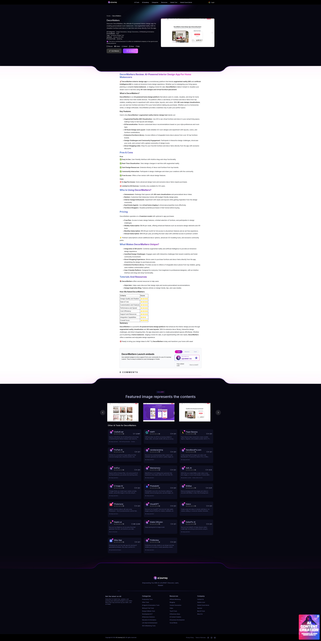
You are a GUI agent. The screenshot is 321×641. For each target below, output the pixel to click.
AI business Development (177, 620)
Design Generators (133, 31)
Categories (155, 2)
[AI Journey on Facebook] (211, 637)
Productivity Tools (147, 599)
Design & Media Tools (148, 611)
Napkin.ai (118, 522)
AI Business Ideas (175, 614)
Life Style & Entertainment (149, 623)
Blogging (172, 602)
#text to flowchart (113, 531)
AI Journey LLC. (121, 637)
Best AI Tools (201, 611)
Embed (125, 46)
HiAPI (152, 432)
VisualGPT (154, 504)
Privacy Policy (190, 637)
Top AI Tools (173, 611)
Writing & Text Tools (148, 608)
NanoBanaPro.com (193, 450)
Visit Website (115, 51)
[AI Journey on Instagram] (208, 637)
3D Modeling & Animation (146, 31)
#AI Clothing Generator (124, 441)
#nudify (133, 441)
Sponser (199, 608)
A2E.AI (189, 468)
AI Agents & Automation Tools (150, 605)
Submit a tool (201, 602)
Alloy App (118, 540)
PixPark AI (118, 450)
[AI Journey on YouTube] (215, 637)
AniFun (117, 468)
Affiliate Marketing (175, 599)
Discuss (110, 46)
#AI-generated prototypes (115, 549)
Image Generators (121, 31)
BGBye (189, 486)
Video (171, 608)
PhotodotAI (154, 486)
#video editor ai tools (197, 477)
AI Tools (137, 2)
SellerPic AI (190, 522)
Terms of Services (201, 637)
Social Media (173, 623)
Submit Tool (173, 2)
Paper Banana (191, 432)
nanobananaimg (156, 450)
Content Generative (175, 605)
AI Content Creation (175, 617)
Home (108, 16)
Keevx (188, 504)
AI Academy (145, 2)
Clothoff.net (118, 432)
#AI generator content (186, 477)
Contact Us (200, 599)
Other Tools (145, 602)
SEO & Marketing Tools (148, 625)
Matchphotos (155, 468)
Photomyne (118, 504)
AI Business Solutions (148, 617)
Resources (164, 2)
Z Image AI (118, 486)
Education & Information (149, 620)
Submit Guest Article (186, 2)
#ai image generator (113, 441)
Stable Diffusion (156, 522)
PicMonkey (154, 540)
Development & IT (147, 614)
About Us (200, 614)
